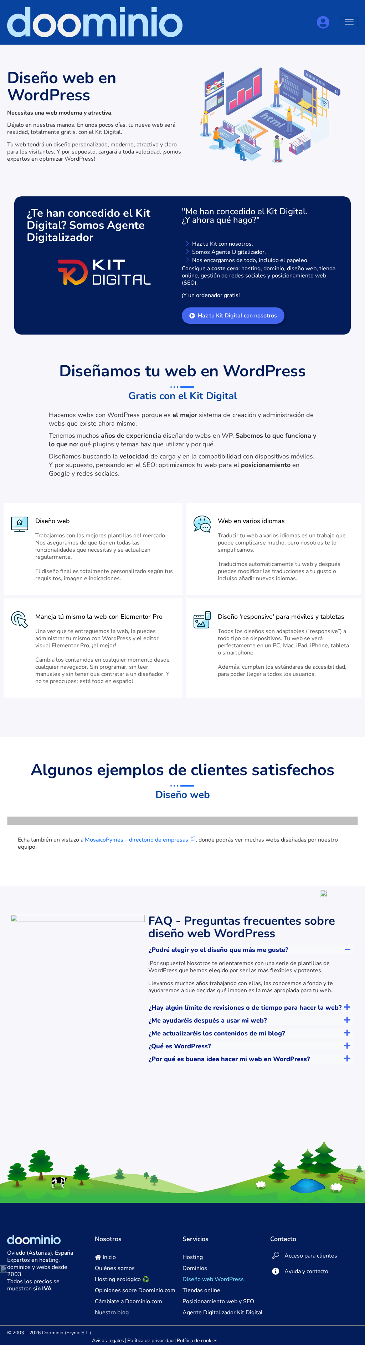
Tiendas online (201, 1290)
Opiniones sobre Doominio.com (135, 1290)
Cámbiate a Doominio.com (128, 1301)
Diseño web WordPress (213, 1279)
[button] (251, 949)
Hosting (192, 1257)
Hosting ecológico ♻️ (122, 1279)
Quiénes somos (115, 1268)
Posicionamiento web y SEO (218, 1301)
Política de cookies (197, 1340)
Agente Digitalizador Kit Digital (222, 1312)
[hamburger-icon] (349, 22)
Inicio (108, 1257)
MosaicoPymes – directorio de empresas (136, 840)
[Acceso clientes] (323, 22)
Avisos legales (108, 1340)
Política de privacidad (150, 1340)
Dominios (194, 1268)
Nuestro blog (112, 1312)
